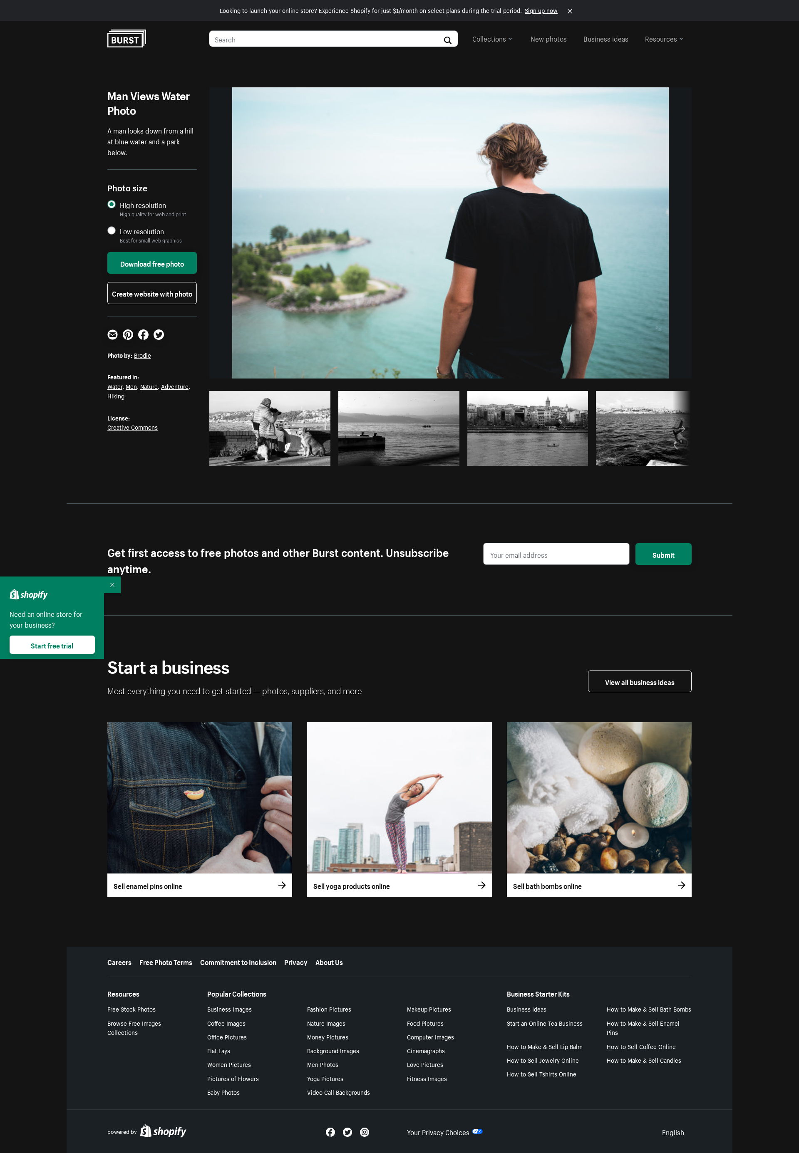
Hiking (115, 395)
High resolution (143, 205)
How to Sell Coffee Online (641, 1046)
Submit (664, 554)
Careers (119, 961)
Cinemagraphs (426, 1050)
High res (272, 457)
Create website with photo (152, 292)
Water (114, 386)
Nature (149, 386)
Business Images (229, 1008)
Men (131, 386)
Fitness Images (427, 1078)
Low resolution (142, 231)
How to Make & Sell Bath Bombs (649, 1008)
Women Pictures (229, 1064)
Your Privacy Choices (438, 1131)
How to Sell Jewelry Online (543, 1059)
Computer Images (430, 1036)
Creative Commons (132, 426)
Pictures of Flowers (233, 1078)
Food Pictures (425, 1022)
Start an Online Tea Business (545, 1022)
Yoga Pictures (325, 1078)
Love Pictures (425, 1064)
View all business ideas (640, 681)
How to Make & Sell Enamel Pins (643, 1027)
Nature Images (326, 1022)
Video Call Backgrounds (338, 1091)
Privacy (296, 961)
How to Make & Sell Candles (644, 1059)
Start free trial (52, 644)
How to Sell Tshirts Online (541, 1073)
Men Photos (322, 1064)
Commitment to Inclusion (238, 961)
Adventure (175, 386)
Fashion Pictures (329, 1008)
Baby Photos (223, 1091)
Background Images (333, 1050)
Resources (661, 37)
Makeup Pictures (429, 1008)
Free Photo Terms (165, 961)
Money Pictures (327, 1036)
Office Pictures (227, 1036)
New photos (549, 37)
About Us (329, 961)
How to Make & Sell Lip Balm (545, 1046)
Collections (489, 37)
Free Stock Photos (131, 1008)
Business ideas (605, 37)
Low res (305, 457)
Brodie (142, 354)
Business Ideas (526, 1008)
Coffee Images (226, 1022)
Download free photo (152, 262)
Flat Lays (218, 1050)
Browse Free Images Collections (134, 1027)
